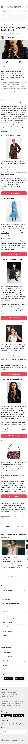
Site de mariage (22, 708)
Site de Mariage (7, 670)
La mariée (5, 612)
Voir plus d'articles (13, 577)
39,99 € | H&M (14, 318)
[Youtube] (16, 723)
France (6, 731)
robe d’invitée (16, 299)
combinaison (5, 233)
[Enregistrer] (20, 62)
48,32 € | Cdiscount (14, 374)
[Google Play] (18, 717)
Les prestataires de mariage (11, 603)
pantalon (6, 184)
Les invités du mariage (16, 11)
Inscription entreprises (6, 705)
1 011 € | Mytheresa (14, 254)
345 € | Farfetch (14, 496)
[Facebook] (2, 723)
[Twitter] (6, 723)
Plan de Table (6, 661)
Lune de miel (6, 627)
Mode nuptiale (5, 11)
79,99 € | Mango (14, 193)
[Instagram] (13, 723)
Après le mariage (7, 631)
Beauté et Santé (7, 622)
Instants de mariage (8, 640)
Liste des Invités (7, 656)
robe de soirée (5, 516)
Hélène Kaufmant (10, 37)
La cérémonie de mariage (10, 595)
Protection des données (7, 696)
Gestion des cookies (6, 699)
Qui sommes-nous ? (19, 705)
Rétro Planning (7, 652)
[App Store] (6, 717)
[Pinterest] (9, 723)
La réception (6, 599)
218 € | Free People (14, 436)
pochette (9, 462)
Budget (5, 665)
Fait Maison (6, 635)
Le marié (5, 615)
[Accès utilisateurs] (26, 7)
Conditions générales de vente (9, 694)
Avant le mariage (7, 590)
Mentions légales (11, 692)
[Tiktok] (19, 723)
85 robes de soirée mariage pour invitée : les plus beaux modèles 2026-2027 (12, 560)
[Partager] (7, 62)
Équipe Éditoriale (5, 708)
